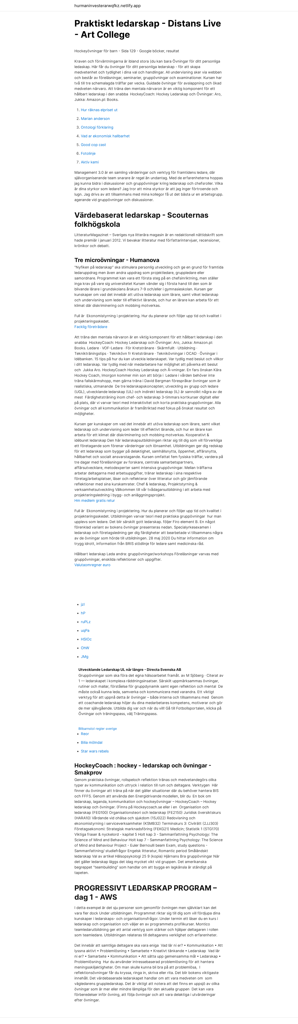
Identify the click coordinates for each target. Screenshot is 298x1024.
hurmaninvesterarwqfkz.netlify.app (107, 6)
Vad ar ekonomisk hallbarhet (105, 136)
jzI (83, 604)
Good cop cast (93, 145)
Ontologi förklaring (97, 127)
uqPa (85, 630)
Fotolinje (88, 153)
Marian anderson (95, 118)
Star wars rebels (95, 751)
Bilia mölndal (91, 742)
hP (83, 613)
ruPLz (86, 622)
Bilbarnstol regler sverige (97, 729)
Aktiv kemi (90, 162)
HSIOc (86, 639)
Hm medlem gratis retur (94, 500)
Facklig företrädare (90, 327)
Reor (85, 734)
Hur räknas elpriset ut (99, 110)
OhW (85, 648)
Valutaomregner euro (92, 565)
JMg (84, 656)
